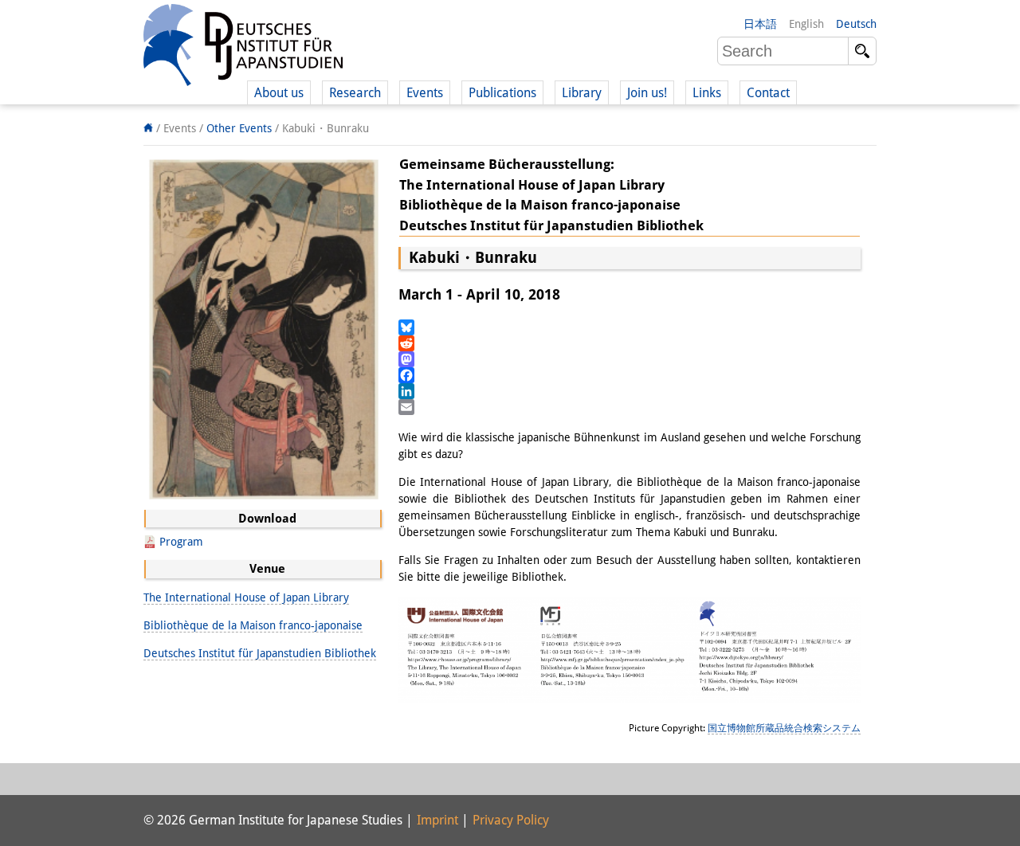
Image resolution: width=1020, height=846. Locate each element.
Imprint (437, 820)
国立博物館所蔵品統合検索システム (784, 728)
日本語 (760, 24)
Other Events (239, 128)
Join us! (647, 92)
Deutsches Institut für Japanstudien (243, 48)
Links (706, 92)
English (806, 24)
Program (181, 541)
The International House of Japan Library (246, 597)
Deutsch (856, 24)
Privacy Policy (511, 820)
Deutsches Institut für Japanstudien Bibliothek (259, 653)
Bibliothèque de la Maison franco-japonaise (253, 625)
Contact (768, 92)
